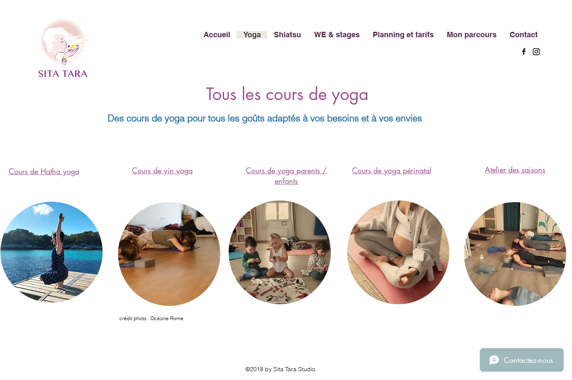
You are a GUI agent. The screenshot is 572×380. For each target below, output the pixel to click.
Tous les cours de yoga (287, 94)
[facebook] (524, 51)
